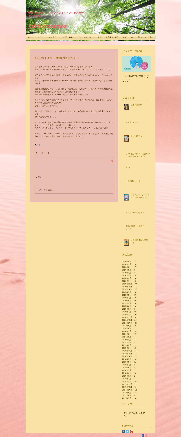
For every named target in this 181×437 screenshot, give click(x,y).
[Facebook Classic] (143, 435)
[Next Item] (147, 64)
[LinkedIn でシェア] (49, 153)
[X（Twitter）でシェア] (42, 153)
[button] (41, 37)
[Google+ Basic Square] (131, 431)
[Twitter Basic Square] (127, 431)
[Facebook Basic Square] (123, 431)
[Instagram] (146, 435)
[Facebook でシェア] (36, 153)
